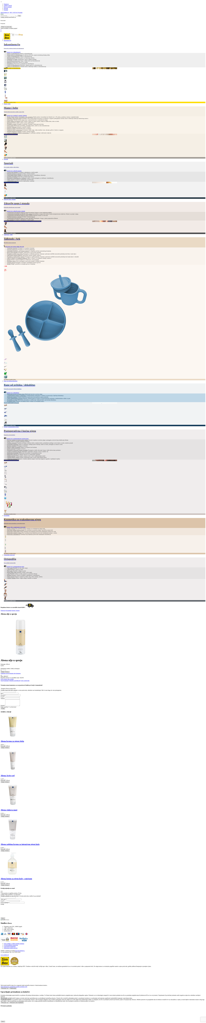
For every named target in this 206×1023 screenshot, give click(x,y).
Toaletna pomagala (12, 443)
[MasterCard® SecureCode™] (14, 941)
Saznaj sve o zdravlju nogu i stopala (16, 211)
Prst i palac (10, 571)
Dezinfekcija (10, 63)
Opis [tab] (2, 680)
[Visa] (9, 934)
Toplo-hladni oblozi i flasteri (14, 175)
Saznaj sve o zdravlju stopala (14, 171)
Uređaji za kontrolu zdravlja (14, 451)
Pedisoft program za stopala (14, 131)
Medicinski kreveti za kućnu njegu (16, 394)
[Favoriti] (1, 675)
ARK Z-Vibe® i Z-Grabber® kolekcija (17, 258)
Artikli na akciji (8, 5)
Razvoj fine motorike (12, 252)
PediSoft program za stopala (14, 217)
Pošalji (2, 708)
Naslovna (6, 4)
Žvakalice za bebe (11, 124)
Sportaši (6, 159)
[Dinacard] (26, 934)
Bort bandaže (10, 219)
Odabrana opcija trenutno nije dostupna (11, 673)
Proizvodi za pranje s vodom (14, 533)
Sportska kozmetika (12, 176)
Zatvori (3, 918)
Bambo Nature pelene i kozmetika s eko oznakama (20, 117)
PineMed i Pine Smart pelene (14, 118)
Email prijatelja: (5, 902)
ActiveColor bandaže (12, 172)
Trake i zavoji (10, 179)
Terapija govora (11, 262)
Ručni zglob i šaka (11, 572)
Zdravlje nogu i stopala (10, 199)
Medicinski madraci (12, 397)
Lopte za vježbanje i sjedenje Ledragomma (18, 133)
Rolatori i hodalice (11, 446)
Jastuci (8, 441)
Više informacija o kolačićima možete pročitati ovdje (14, 986)
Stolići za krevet (11, 448)
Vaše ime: (3, 899)
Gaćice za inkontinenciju (13, 65)
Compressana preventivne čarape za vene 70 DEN (20, 215)
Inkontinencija (7, 40)
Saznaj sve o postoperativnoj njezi (15, 566)
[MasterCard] (13, 934)
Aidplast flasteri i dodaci (13, 457)
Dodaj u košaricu (5, 671)
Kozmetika (6, 515)
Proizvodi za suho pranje (13, 531)
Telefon (3, 698)
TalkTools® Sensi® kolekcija (14, 255)
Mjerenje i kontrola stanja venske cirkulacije (15, 221)
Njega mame (10, 125)
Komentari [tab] (6, 680)
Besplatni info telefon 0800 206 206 (14, 246)
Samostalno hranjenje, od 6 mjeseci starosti (18, 251)
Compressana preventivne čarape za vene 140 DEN (20, 218)
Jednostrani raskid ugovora (10, 948)
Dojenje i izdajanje (12, 127)
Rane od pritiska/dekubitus (10, 381)
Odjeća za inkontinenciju (13, 66)
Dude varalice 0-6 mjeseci (13, 121)
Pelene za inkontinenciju (13, 53)
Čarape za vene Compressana (14, 130)
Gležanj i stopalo (11, 578)
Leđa (8, 574)
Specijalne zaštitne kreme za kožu (15, 530)
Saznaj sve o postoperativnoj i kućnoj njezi (17, 438)
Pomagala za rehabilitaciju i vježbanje (16, 178)
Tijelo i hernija (10, 576)
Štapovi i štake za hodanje (13, 447)
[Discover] (22, 934)
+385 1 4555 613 (13, 12)
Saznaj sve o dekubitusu (13, 392)
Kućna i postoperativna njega (11, 427)
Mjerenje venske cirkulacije (11, 134)
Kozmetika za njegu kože (13, 60)
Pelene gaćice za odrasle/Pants (14, 55)
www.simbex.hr (5, 955)
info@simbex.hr (5, 12)
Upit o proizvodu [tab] (25, 680)
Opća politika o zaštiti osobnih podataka (14, 943)
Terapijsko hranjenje (12, 248)
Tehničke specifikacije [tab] (14, 680)
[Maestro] (18, 934)
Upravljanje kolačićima (10, 946)
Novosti (6, 8)
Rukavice (9, 62)
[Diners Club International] (5, 934)
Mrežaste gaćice (11, 58)
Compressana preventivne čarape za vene (17, 212)
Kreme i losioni (11, 528)
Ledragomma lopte (12, 181)
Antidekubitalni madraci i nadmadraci (16, 395)
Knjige (9, 264)
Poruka (2, 705)
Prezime (3, 695)
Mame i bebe (7, 104)
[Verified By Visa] (23, 941)
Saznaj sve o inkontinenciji (13, 52)
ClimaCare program (12, 459)
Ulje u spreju (4, 679)
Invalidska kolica (11, 401)
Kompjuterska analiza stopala (11, 182)
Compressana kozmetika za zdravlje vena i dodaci (19, 214)
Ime (2, 693)
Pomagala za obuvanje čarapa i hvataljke (17, 450)
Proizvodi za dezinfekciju (13, 534)
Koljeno (9, 575)
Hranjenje (9, 122)
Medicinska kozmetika (13, 453)
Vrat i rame (10, 568)
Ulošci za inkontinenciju (13, 56)
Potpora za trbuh (11, 128)
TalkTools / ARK (8, 234)
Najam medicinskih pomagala (11, 403)
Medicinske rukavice (12, 454)
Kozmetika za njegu (12, 400)
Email (2, 697)
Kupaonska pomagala (12, 444)
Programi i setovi (11, 261)
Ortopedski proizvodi (9, 555)
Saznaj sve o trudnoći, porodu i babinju (17, 115)
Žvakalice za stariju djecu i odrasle (16, 256)
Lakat (8, 569)
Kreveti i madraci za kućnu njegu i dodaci (17, 440)
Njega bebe (10, 120)
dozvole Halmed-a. (20, 950)
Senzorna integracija (12, 249)
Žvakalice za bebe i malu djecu (15, 254)
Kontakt (6, 10)
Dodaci (9, 259)
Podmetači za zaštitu (12, 59)
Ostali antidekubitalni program (14, 398)
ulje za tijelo (10, 679)
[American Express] (2, 934)
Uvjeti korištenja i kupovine (11, 945)
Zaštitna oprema (11, 456)
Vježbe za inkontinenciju (14, 68)
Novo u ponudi (8, 7)
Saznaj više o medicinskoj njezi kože (16, 527)
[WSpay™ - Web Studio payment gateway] (5, 941)
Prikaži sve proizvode (6, 26)
